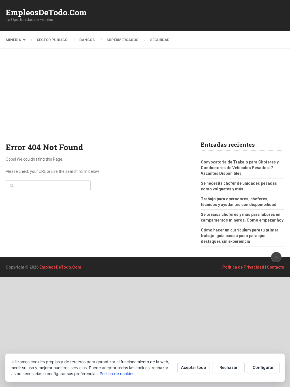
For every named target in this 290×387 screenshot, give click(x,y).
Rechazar (228, 367)
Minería (13, 40)
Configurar (263, 367)
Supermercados (122, 40)
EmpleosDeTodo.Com (46, 12)
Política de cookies (117, 373)
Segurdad (160, 40)
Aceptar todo (193, 367)
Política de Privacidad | (244, 267)
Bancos (87, 40)
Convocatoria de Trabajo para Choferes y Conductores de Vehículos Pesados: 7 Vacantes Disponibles (240, 168)
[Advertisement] (145, 99)
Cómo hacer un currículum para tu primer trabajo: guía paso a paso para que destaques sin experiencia (239, 236)
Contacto (275, 267)
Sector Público (52, 40)
